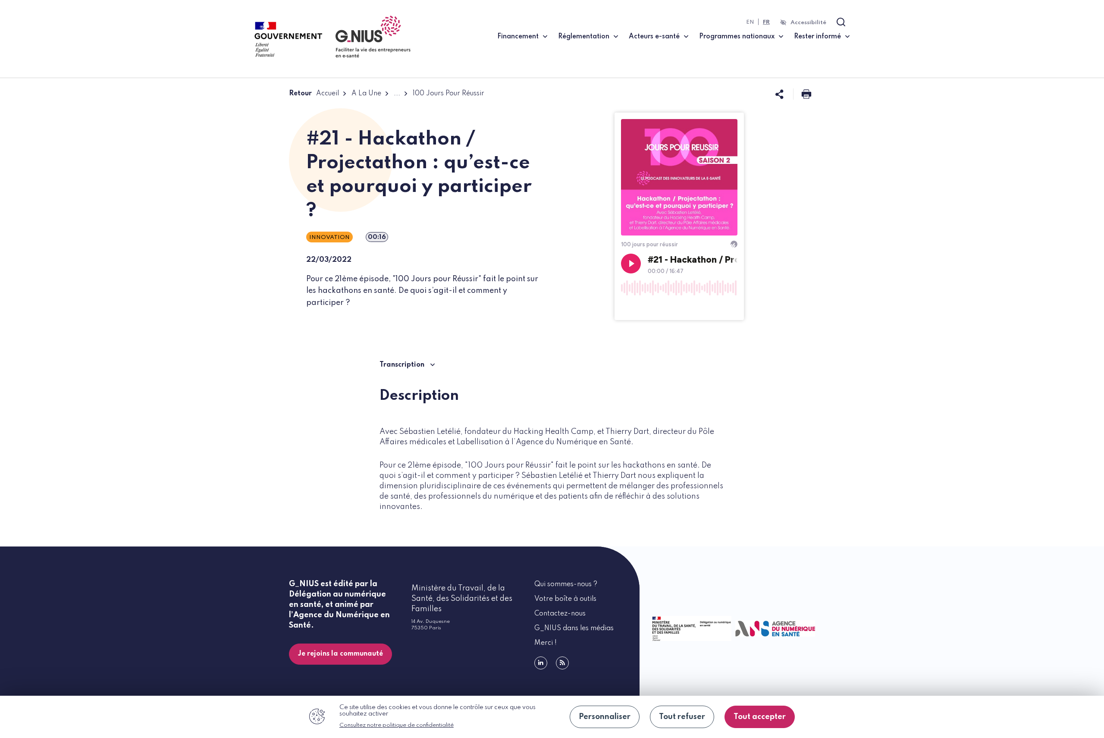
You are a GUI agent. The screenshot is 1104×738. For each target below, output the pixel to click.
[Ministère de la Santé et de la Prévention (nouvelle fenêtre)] (689, 628)
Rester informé (817, 36)
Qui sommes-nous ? (565, 584)
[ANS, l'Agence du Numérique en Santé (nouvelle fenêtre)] (773, 629)
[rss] (562, 662)
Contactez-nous (560, 613)
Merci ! (545, 643)
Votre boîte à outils (565, 599)
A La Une (366, 93)
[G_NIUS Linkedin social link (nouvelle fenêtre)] (540, 662)
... (397, 93)
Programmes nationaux (737, 36)
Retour (300, 93)
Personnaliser (604, 717)
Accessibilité (808, 22)
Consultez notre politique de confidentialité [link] (396, 725)
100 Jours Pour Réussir (448, 93)
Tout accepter (760, 717)
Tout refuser (682, 717)
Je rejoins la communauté (340, 653)
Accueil (327, 93)
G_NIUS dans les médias (574, 628)
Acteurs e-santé (654, 36)
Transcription (403, 364)
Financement (518, 36)
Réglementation (583, 36)
